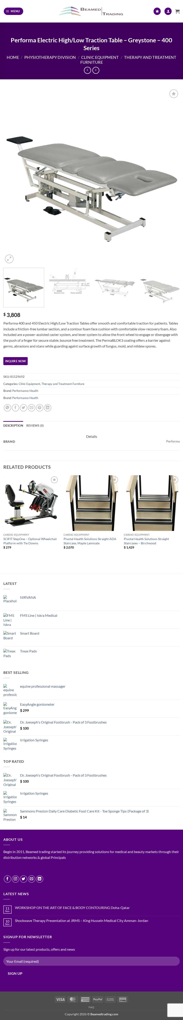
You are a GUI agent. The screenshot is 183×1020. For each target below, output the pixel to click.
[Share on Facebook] (15, 407)
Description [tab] (13, 425)
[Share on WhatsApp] (7, 407)
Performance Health (25, 391)
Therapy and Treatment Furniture (63, 384)
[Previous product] (95, 70)
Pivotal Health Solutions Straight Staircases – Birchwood (146, 541)
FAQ (91, 1007)
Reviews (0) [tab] (35, 425)
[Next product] (87, 70)
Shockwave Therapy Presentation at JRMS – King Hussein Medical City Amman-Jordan (81, 920)
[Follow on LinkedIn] (39, 879)
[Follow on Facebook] (7, 879)
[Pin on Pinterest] (39, 407)
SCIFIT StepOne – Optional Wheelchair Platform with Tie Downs (30, 541)
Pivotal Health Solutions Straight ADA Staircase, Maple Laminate (90, 541)
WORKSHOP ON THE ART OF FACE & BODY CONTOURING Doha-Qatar (72, 907)
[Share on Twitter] (23, 407)
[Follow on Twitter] (23, 879)
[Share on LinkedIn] (47, 407)
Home (13, 57)
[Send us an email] (31, 879)
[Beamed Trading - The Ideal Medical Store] (92, 11)
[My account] (168, 11)
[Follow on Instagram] (15, 879)
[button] (13, 11)
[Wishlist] (157, 11)
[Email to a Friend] (31, 407)
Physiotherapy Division (50, 57)
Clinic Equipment (100, 57)
